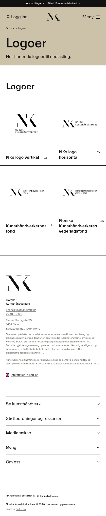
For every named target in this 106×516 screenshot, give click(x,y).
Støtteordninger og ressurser (33, 418)
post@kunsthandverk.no (21, 309)
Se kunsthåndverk (23, 403)
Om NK (10, 28)
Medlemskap (18, 432)
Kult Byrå (21, 509)
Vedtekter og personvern (61, 504)
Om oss (13, 461)
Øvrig (11, 447)
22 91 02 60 (14, 314)
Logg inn (19, 16)
